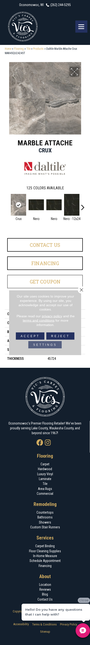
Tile (28, 48)
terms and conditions (38, 320)
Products (38, 48)
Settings (45, 344)
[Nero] (36, 205)
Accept (30, 336)
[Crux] (18, 205)
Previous (7, 204)
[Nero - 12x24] (72, 205)
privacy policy (52, 316)
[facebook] (39, 443)
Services (45, 538)
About (45, 576)
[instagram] (48, 443)
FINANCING (45, 263)
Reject (60, 336)
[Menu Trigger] (81, 27)
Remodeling (45, 504)
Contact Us (45, 245)
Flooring (19, 48)
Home (8, 48)
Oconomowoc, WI (31, 5)
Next (82, 204)
